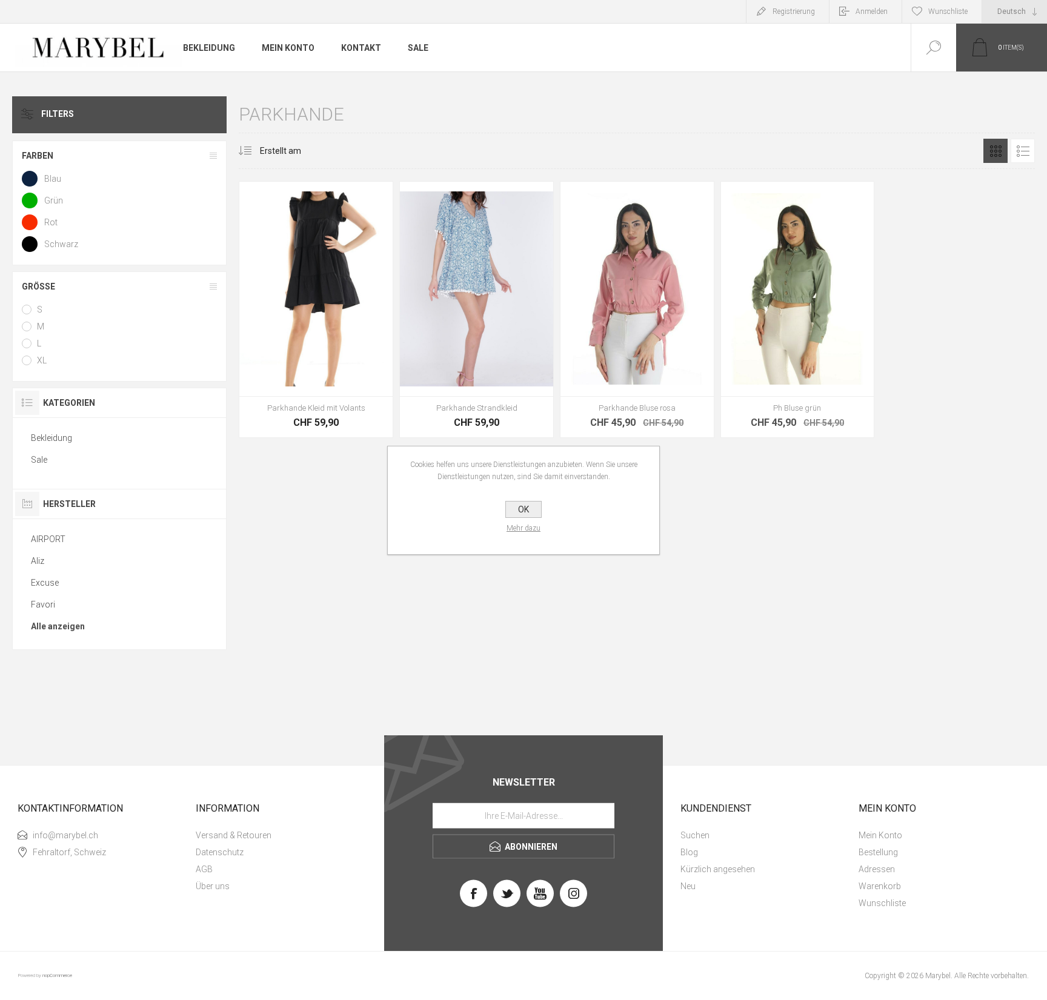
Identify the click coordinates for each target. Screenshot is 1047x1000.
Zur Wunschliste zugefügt (343, 305)
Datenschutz (220, 852)
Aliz (37, 561)
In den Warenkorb (316, 305)
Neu (688, 886)
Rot (51, 222)
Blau (52, 179)
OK (523, 509)
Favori (43, 604)
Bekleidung (51, 438)
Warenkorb (880, 886)
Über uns (213, 886)
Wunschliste (882, 903)
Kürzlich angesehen (717, 869)
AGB (204, 869)
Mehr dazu (523, 528)
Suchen (695, 835)
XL (42, 360)
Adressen (877, 869)
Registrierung (794, 11)
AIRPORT (48, 539)
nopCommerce (57, 975)
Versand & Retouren (233, 835)
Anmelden (872, 11)
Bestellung (878, 852)
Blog (689, 852)
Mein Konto (880, 835)
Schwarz (61, 244)
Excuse (45, 583)
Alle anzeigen (58, 626)
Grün (53, 200)
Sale (39, 460)
